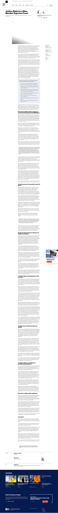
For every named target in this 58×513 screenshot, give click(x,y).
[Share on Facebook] (39, 17)
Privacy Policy (43, 509)
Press (23, 5)
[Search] (47, 5)
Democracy (16, 464)
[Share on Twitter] (38, 17)
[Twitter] (6, 501)
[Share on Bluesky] (43, 17)
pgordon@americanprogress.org (48, 52)
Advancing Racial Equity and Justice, (41, 15)
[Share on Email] (45, 17)
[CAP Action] (8, 509)
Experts (16, 5)
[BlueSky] (13, 501)
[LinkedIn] (11, 501)
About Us (31, 5)
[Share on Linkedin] (41, 17)
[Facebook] (7, 501)
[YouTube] (8, 501)
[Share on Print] (46, 17)
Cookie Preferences (44, 511)
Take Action (27, 5)
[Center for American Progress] (7, 3)
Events (20, 5)
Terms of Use (43, 508)
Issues (13, 5)
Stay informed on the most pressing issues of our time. (39, 498)
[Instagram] (10, 501)
